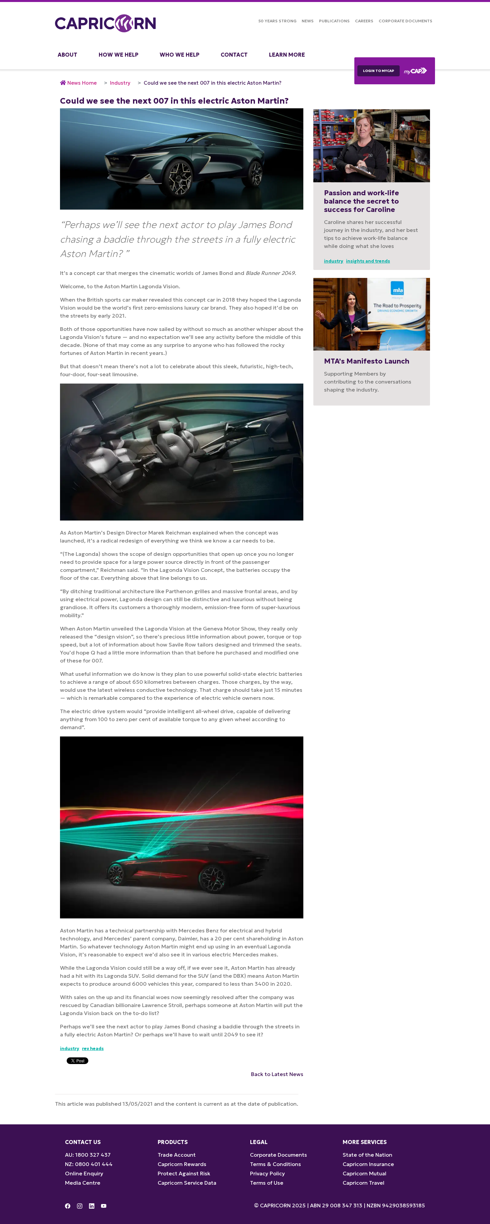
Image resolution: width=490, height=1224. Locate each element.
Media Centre (82, 1182)
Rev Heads (93, 1048)
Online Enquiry (84, 1173)
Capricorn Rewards (182, 1164)
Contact (234, 54)
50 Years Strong (277, 20)
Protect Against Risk (184, 1173)
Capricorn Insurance (368, 1164)
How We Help (118, 54)
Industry (120, 83)
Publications (334, 20)
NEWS (308, 20)
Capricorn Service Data (187, 1182)
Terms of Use (266, 1182)
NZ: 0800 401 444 (89, 1164)
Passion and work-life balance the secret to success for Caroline (361, 201)
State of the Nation (367, 1154)
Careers (364, 20)
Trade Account (177, 1154)
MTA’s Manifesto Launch (366, 361)
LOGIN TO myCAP (378, 71)
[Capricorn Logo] (105, 23)
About (67, 54)
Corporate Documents (405, 20)
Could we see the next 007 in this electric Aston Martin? (212, 83)
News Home (82, 83)
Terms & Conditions (275, 1164)
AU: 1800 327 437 (88, 1154)
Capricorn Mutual (364, 1173)
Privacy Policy (267, 1173)
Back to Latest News (277, 1074)
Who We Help (179, 54)
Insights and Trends (368, 261)
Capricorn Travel (363, 1182)
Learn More (287, 54)
